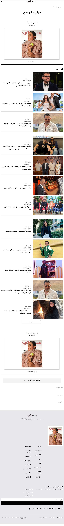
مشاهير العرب (28, 79)
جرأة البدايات (60, 402)
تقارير (40, 463)
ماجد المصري (51, 7)
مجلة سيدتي (27, 446)
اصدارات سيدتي (39, 472)
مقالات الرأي (38, 455)
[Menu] (62, 1)
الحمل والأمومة (28, 496)
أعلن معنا (45, 517)
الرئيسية (60, 7)
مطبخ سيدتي (38, 450)
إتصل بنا (40, 517)
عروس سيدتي (37, 467)
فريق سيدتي (28, 464)
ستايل (40, 459)
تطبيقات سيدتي (27, 469)
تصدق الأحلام (60, 395)
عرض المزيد (31, 322)
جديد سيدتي (27, 460)
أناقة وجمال (37, 490)
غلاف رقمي (28, 473)
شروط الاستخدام (60, 517)
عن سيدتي (28, 456)
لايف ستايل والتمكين (57, 490)
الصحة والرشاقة (28, 490)
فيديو (39, 446)
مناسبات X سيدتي (28, 451)
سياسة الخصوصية (52, 517)
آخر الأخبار (28, 477)
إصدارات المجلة (32, 22)
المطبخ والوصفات (27, 493)
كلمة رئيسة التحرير (33, 380)
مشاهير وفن (46, 490)
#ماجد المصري (32, 12)
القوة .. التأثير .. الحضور (58, 387)
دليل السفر (38, 477)
